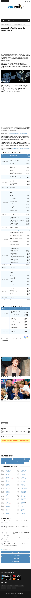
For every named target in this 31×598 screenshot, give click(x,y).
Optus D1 (23, 471)
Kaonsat (22, 458)
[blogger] (23, 1)
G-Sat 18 (22, 512)
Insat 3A (22, 500)
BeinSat (3, 458)
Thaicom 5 (23, 507)
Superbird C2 (23, 478)
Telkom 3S (8, 489)
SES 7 (7, 495)
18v (26, 480)
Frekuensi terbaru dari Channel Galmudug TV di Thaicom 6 (16, 527)
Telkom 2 (23, 473)
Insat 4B (7, 507)
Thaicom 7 (23, 487)
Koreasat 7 (8, 491)
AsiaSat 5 (7, 498)
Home (3, 20)
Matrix (14, 460)
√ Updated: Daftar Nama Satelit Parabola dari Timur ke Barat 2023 (17, 533)
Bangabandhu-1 (24, 488)
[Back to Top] (15, 596)
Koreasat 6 (23, 489)
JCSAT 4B (23, 485)
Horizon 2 (23, 505)
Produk (3, 588)
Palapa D (7, 494)
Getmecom (9, 458)
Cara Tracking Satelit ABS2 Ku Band (17, 133)
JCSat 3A (7, 484)
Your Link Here (15, 558)
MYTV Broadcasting (14, 230)
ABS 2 (22, 510)
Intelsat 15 (8, 506)
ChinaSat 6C (23, 482)
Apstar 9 (7, 480)
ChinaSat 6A (8, 485)
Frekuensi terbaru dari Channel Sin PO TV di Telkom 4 (16, 521)
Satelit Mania (21, 593)
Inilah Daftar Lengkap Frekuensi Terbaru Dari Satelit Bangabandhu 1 (16, 544)
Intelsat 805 (23, 470)
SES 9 (22, 495)
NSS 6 (7, 499)
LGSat (2, 460)
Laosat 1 (22, 484)
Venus (17, 462)
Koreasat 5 (8, 492)
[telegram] (25, 1)
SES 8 (7, 500)
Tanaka (8, 462)
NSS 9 (7, 469)
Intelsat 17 (23, 513)
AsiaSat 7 (23, 496)
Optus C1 (23, 474)
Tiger (13, 462)
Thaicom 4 (8, 488)
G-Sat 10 (22, 506)
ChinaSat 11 (23, 498)
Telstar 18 (23, 480)
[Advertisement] (15, 14)
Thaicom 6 (8, 509)
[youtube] (27, 1)
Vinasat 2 (7, 482)
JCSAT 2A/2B (23, 475)
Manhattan (8, 460)
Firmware (16, 585)
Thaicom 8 (23, 509)
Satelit (6, 24)
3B (26, 502)
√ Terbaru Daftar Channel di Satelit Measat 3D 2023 (17, 538)
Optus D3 (7, 475)
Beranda (2, 24)
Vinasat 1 (23, 481)
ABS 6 (7, 473)
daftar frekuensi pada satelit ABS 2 (20, 148)
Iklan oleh (6, 549)
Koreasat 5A (23, 492)
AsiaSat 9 (7, 487)
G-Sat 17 (7, 502)
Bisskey (3, 585)
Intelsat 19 (8, 471)
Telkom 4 (7, 496)
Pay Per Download (15, 555)
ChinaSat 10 (23, 494)
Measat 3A (23, 502)
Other (22, 462)
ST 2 (22, 503)
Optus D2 (7, 477)
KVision (27, 458)
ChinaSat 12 (8, 505)
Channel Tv (9, 585)
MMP (19, 460)
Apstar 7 (7, 510)
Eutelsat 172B (8, 470)
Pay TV (21, 585)
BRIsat (22, 477)
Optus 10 (7, 474)
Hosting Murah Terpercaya (15, 552)
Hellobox (15, 458)
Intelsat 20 (8, 513)
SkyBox (3, 462)
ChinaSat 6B (23, 491)
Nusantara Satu (9, 478)
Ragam (9, 588)
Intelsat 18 (23, 469)
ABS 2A (7, 512)
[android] (29, 1)
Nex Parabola (25, 460)
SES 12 (22, 499)
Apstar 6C (8, 481)
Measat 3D (8, 503)
